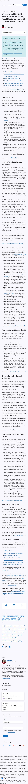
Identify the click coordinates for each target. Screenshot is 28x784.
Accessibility (8, 777)
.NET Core (8, 626)
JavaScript (15, 631)
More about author (6, 678)
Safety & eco (20, 781)
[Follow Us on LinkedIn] (10, 746)
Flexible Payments (19, 761)
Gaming (22, 616)
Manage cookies (3, 781)
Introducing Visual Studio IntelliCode (13, 85)
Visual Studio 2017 (13, 637)
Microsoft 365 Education (5, 764)
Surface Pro (2, 755)
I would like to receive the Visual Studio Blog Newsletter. (12, 731)
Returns (14, 759)
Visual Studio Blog (11, 6)
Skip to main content (4, 0)
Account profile (19, 758)
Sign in (24, 4)
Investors (21, 775)
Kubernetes (21, 631)
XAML (20, 640)
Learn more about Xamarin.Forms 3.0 (10, 430)
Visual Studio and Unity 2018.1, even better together (13, 706)
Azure (3, 628)
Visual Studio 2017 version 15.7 (11, 76)
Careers (21, 774)
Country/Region (6, 725)
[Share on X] (6, 647)
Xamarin (15, 640)
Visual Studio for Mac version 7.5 (12, 78)
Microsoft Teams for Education (20, 762)
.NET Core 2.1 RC (8, 71)
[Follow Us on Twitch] (17, 746)
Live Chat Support (12, 585)
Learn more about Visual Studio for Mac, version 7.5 (14, 371)
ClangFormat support (9, 293)
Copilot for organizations (9, 756)
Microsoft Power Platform (5, 770)
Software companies (9, 774)
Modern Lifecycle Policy (8, 44)
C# (7, 628)
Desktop (16, 616)
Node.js (3, 634)
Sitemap (12, 780)
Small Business (3, 771)
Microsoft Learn (21, 771)
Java (3, 619)
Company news (7, 775)
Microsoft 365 (22, 768)
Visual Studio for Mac (6, 640)
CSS (10, 628)
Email (4, 719)
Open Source (13, 619)
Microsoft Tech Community (15, 772)
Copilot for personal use (19, 756)
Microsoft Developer (13, 771)
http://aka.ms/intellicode (19, 535)
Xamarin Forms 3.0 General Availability (13, 81)
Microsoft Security (9, 768)
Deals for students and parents (17, 765)
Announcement (15, 626)
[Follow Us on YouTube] (13, 746)
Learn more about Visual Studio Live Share (12, 500)
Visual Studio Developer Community (15, 575)
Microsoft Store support (8, 759)
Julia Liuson (8, 26)
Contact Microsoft (18, 780)
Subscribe (6, 736)
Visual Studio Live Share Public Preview (13, 83)
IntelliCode (4, 631)
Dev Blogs (4, 6)
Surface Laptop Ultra (15, 755)
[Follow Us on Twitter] (7, 746)
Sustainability (13, 777)
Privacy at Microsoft (15, 775)
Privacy (23, 780)
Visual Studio (18, 569)
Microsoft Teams (14, 770)
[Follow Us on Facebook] (3, 746)
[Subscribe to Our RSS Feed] (23, 746)
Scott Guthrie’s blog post (17, 89)
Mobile (7, 619)
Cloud (3, 616)
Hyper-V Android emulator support (11, 696)
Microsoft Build (5, 58)
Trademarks (14, 781)
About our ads (3, 783)
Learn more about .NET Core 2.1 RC (10, 157)
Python (8, 634)
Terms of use (9, 781)
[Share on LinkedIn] (10, 647)
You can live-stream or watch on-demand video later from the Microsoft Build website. (13, 593)
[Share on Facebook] (3, 647)
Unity (20, 634)
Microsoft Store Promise (10, 761)
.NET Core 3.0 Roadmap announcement (13, 553)
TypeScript (15, 634)
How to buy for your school (16, 764)
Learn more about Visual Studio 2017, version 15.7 (13, 325)
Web (19, 619)
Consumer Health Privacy (5, 780)
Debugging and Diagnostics (19, 628)
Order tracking (20, 759)
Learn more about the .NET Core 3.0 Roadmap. (12, 243)
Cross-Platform (10, 616)
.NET (3, 626)
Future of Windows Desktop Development (14, 74)
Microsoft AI (2, 768)
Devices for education (8, 762)
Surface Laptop (8, 755)
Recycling (25, 781)
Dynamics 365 (16, 768)
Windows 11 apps (12, 758)
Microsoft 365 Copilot (22, 770)
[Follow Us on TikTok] (20, 746)
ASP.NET (22, 626)
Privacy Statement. (11, 732)
